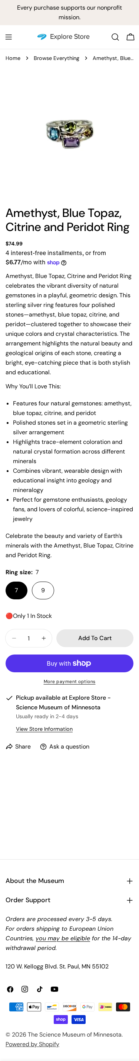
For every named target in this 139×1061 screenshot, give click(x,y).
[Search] (115, 37)
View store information (44, 729)
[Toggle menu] (8, 37)
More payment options (70, 682)
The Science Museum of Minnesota (75, 1034)
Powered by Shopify (32, 1044)
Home (13, 58)
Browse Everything (56, 58)
